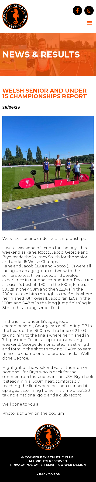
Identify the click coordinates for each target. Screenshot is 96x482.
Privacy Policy (24, 465)
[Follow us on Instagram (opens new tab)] (88, 10)
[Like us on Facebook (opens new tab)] (76, 10)
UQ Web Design (72, 465)
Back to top (49, 474)
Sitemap (48, 465)
